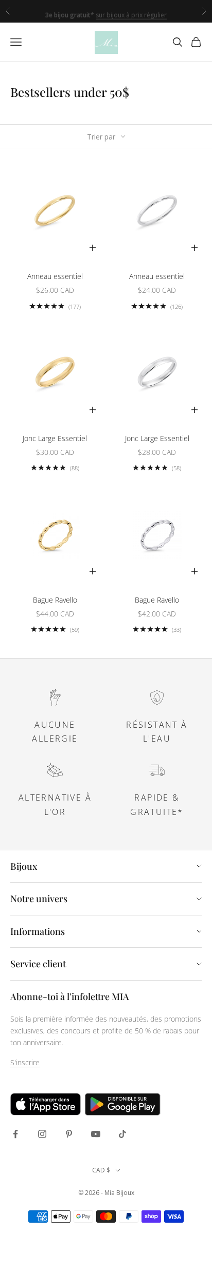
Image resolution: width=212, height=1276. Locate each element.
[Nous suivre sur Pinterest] (69, 1134)
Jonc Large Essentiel (55, 438)
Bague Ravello (55, 600)
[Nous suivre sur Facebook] (15, 1134)
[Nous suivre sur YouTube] (96, 1134)
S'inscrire (25, 1062)
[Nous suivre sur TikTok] (122, 1134)
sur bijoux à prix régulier (131, 11)
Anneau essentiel (55, 276)
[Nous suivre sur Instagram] (42, 1134)
